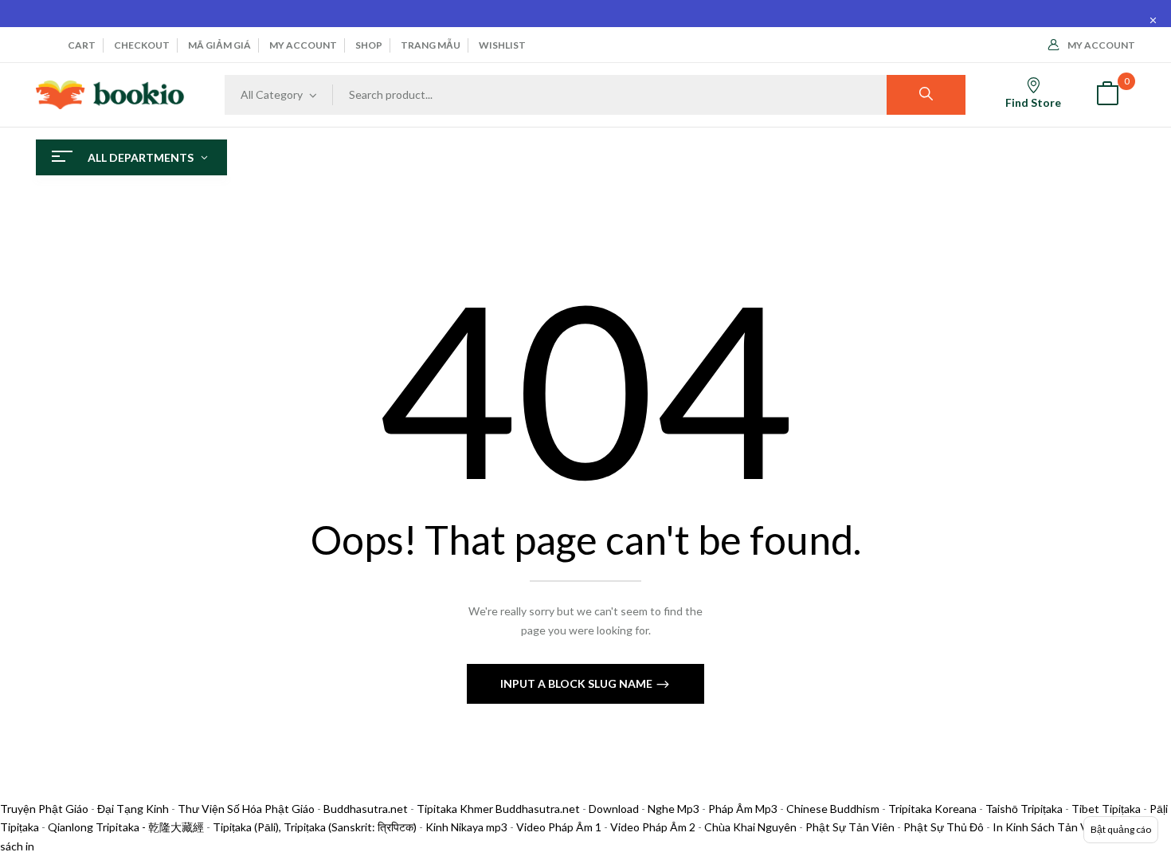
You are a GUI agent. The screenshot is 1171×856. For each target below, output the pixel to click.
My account (303, 45)
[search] (926, 95)
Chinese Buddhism (832, 808)
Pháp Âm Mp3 (742, 808)
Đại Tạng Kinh (133, 808)
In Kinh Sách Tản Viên (1048, 827)
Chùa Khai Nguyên (750, 827)
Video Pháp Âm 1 (558, 827)
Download (614, 808)
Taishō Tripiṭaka (1025, 808)
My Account (1101, 45)
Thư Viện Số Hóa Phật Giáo (246, 808)
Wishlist (502, 45)
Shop (368, 45)
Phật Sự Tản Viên (850, 827)
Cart (82, 45)
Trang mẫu (430, 45)
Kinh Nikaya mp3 (467, 827)
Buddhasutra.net (365, 808)
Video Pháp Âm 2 (652, 827)
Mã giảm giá (219, 45)
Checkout (142, 45)
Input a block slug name (577, 683)
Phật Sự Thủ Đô (943, 827)
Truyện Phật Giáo (44, 808)
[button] (1107, 95)
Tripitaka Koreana (932, 808)
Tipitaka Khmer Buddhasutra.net (498, 808)
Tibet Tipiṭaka (1106, 808)
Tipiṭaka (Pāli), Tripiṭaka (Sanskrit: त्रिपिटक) (315, 827)
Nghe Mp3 (673, 808)
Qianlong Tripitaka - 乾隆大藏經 (126, 827)
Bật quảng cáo (1121, 829)
